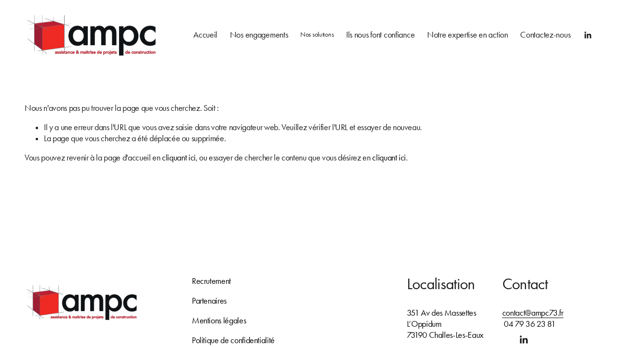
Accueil (205, 35)
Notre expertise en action (467, 35)
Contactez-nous (545, 35)
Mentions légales (219, 320)
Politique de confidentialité (233, 340)
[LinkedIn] (587, 35)
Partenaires (209, 301)
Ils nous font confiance (380, 35)
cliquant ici (179, 157)
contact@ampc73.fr (532, 313)
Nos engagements (259, 35)
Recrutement (211, 281)
